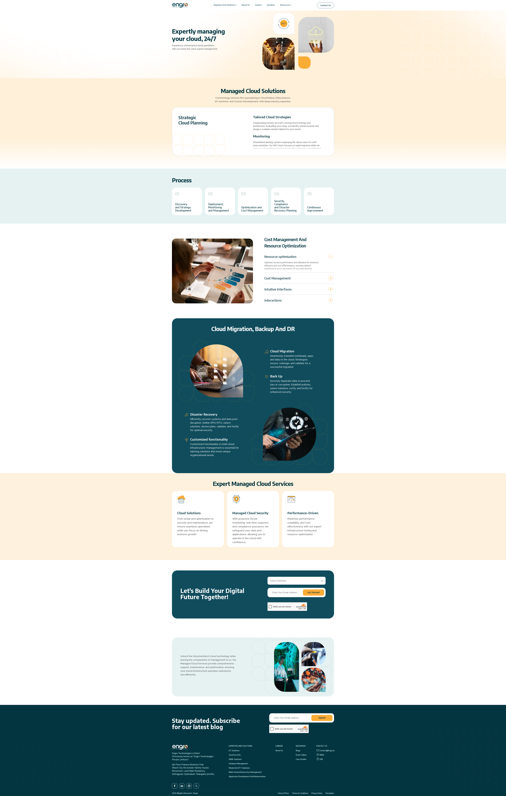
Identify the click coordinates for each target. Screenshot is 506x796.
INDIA (322, 755)
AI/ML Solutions (235, 759)
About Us (246, 5)
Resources (284, 5)
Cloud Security (235, 755)
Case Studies (301, 759)
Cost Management (277, 278)
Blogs (298, 750)
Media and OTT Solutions (239, 768)
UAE (321, 759)
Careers (258, 5)
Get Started (313, 592)
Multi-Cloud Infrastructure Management (245, 772)
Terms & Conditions (300, 793)
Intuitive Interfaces (278, 289)
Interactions (273, 300)
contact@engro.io (327, 750)
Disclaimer (330, 793)
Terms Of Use (283, 793)
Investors (271, 5)
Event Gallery (301, 755)
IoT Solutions (234, 750)
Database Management (238, 764)
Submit (321, 717)
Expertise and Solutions (224, 5)
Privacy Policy (317, 793)
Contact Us (325, 5)
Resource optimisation (280, 256)
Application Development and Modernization (247, 776)
